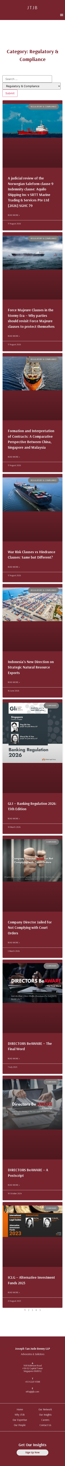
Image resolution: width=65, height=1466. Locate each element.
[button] (61, 15)
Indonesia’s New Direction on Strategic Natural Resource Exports (31, 667)
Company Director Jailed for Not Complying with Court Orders (30, 927)
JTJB (32, 7)
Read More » (14, 215)
